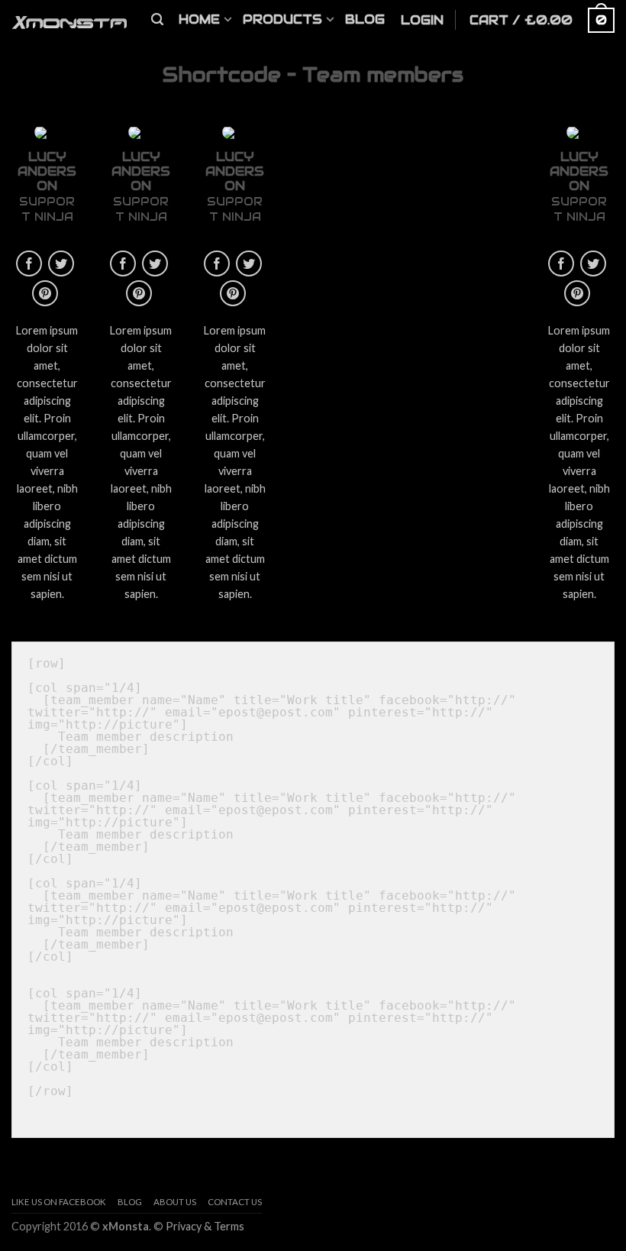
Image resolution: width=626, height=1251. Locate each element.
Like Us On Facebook (58, 1202)
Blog (365, 19)
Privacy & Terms (205, 1226)
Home (199, 19)
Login (422, 20)
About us (174, 1202)
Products (282, 19)
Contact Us (235, 1202)
